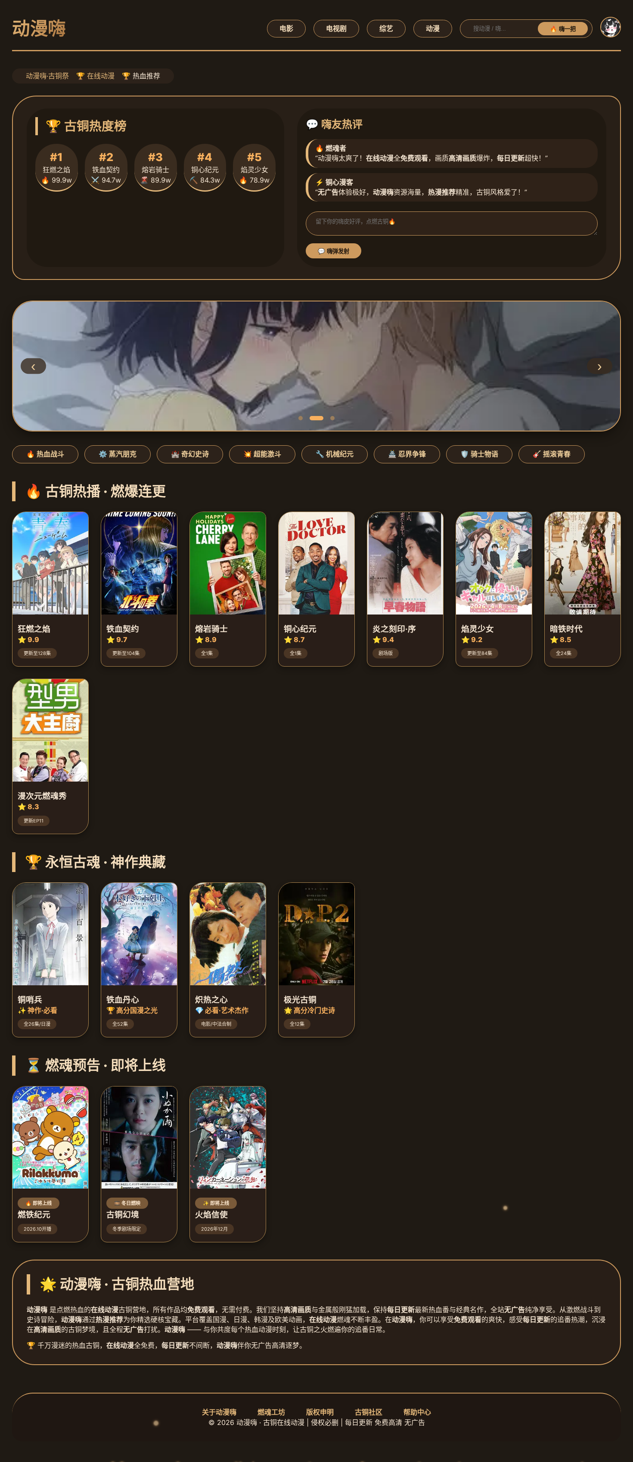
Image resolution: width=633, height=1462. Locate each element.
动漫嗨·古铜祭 (47, 75)
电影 (286, 28)
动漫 (433, 28)
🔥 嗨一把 (563, 29)
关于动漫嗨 (219, 1412)
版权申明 (320, 1412)
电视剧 (336, 28)
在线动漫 (101, 75)
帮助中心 (417, 1412)
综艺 (386, 28)
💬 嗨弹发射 (333, 251)
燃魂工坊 (271, 1412)
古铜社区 (368, 1412)
